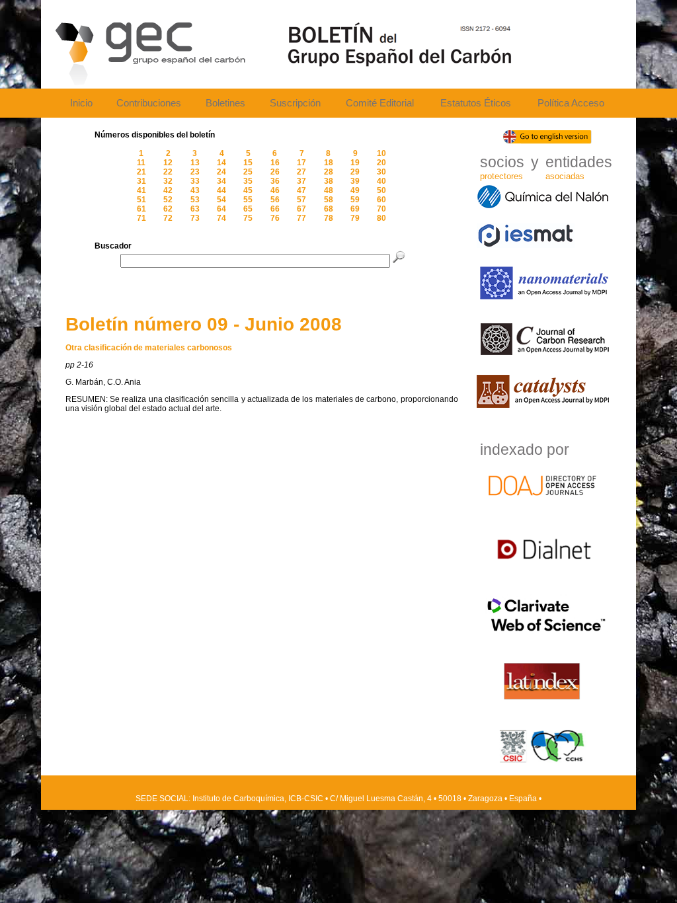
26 (275, 172)
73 (195, 218)
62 (168, 209)
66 (275, 209)
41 (141, 190)
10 (381, 153)
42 (168, 190)
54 (221, 199)
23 (195, 172)
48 (328, 190)
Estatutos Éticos (475, 103)
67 (301, 209)
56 (275, 199)
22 (168, 172)
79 (355, 218)
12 (168, 162)
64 (221, 209)
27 (301, 172)
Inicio (81, 103)
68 (328, 209)
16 (275, 162)
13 (195, 162)
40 (381, 181)
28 (328, 172)
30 (381, 172)
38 (328, 181)
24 (221, 172)
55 (248, 199)
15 (248, 162)
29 (355, 172)
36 (275, 181)
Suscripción (295, 103)
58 (328, 199)
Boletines (225, 103)
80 (381, 218)
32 (168, 181)
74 (221, 218)
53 (195, 199)
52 (168, 199)
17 (301, 162)
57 (301, 199)
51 (141, 199)
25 (248, 172)
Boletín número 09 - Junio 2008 (203, 324)
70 (381, 209)
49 (355, 190)
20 (381, 162)
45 (248, 190)
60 (381, 199)
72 (168, 218)
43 (195, 190)
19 (355, 162)
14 (221, 162)
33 (195, 181)
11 (141, 162)
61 (141, 209)
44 (221, 190)
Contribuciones (148, 103)
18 (328, 162)
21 (141, 172)
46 (275, 190)
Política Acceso (571, 103)
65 (248, 209)
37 (301, 181)
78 (328, 218)
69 (355, 209)
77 (301, 218)
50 (381, 190)
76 (275, 218)
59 (355, 199)
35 (248, 181)
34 (221, 181)
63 (195, 209)
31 (141, 181)
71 (141, 218)
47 (301, 190)
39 (355, 181)
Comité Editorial (380, 103)
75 (248, 218)
